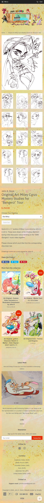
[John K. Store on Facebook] (20, 449)
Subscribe (37, 438)
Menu (6, 2)
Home (3, 32)
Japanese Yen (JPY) (22, 471)
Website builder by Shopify (33, 490)
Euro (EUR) (22, 468)
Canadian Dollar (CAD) (22, 465)
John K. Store (19, 490)
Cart (40, 2)
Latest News (22, 363)
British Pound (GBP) (22, 463)
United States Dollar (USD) (22, 473)
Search (22, 424)
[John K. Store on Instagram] (24, 449)
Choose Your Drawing (10, 213)
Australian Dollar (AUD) (22, 460)
